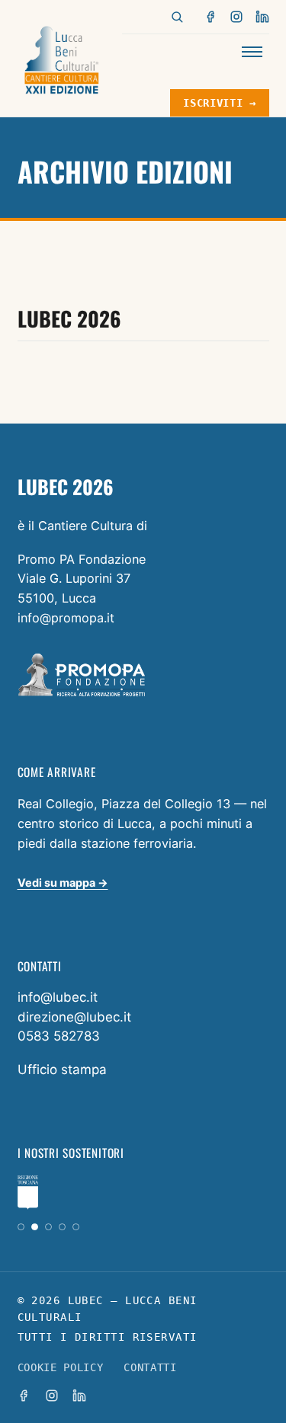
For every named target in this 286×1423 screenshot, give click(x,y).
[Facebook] (211, 17)
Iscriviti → (219, 103)
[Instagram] (236, 17)
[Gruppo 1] (21, 1226)
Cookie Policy (61, 1367)
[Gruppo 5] (75, 1226)
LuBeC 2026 (69, 318)
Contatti (150, 1367)
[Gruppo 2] (34, 1226)
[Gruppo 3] (48, 1226)
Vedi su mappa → (63, 882)
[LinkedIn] (262, 17)
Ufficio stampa (62, 1069)
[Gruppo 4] (62, 1226)
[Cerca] (177, 16)
